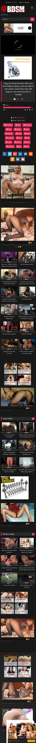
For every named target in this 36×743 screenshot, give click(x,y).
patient (19, 142)
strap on (10, 146)
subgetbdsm (21, 117)
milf (28, 137)
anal (18, 125)
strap (27, 142)
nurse (9, 142)
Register (27, 2)
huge (27, 133)
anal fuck (28, 125)
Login (20, 2)
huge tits (10, 137)
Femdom (9, 125)
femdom (9, 133)
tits (19, 146)
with (27, 146)
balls (9, 129)
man (20, 137)
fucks (19, 133)
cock (27, 129)
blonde (18, 129)
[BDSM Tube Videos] (15, 9)
